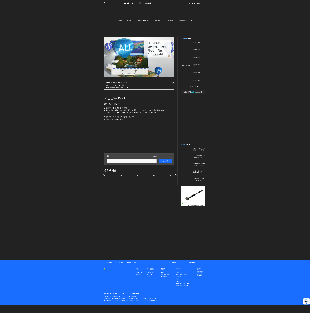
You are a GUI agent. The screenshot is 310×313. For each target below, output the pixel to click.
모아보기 (148, 3)
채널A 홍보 (139, 274)
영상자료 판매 (200, 272)
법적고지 (199, 269)
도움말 (177, 281)
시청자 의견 (182, 20)
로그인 (188, 3)
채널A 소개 (139, 272)
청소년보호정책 (164, 276)
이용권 (198, 3)
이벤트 (177, 279)
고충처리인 (178, 276)
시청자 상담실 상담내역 (181, 274)
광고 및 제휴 (150, 272)
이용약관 (163, 272)
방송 (139, 3)
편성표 (193, 3)
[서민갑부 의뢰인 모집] (143, 20)
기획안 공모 (199, 275)
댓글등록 (165, 161)
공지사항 (109, 263)
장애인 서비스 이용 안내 (182, 286)
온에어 (126, 3)
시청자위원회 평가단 (181, 272)
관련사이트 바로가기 (173, 262)
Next (176, 176)
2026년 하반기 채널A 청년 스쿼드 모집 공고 (126, 262)
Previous (103, 176)
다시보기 (119, 20)
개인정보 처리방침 (165, 274)
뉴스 (133, 3)
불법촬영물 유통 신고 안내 (182, 283)
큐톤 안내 (149, 274)
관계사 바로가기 (192, 262)
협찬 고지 (149, 276)
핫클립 (129, 20)
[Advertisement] (96, 48)
